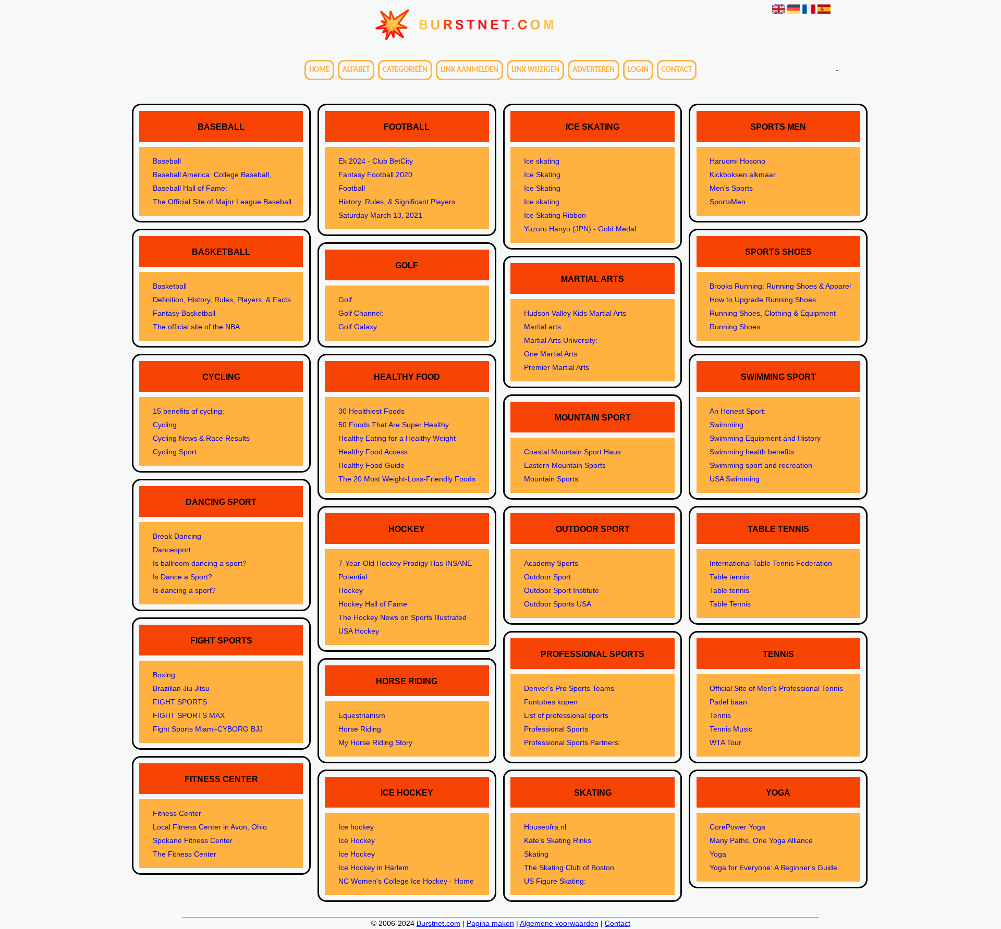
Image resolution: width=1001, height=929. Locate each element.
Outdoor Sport (547, 577)
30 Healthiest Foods (371, 411)
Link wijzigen (535, 70)
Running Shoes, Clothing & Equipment (773, 313)
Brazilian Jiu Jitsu (181, 688)
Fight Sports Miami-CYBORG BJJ (208, 729)
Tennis (720, 715)
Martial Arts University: (560, 340)
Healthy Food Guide (371, 465)
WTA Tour (725, 742)
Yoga (718, 854)
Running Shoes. (736, 327)
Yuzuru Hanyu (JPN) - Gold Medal (580, 229)
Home (319, 70)
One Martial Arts (550, 354)
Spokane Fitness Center (193, 840)
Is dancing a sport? (184, 590)
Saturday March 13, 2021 (380, 215)
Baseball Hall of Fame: (190, 188)
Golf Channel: (361, 313)
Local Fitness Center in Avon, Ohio (210, 827)
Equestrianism (361, 715)
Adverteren (593, 70)
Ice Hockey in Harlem (373, 867)
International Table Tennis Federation (771, 563)
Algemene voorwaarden (559, 923)
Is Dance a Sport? (182, 577)
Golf (345, 299)
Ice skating (541, 161)
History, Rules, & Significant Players (396, 201)
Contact (677, 70)
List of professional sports (566, 715)
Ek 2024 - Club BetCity (375, 161)
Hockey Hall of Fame (372, 604)
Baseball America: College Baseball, (212, 174)
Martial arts (542, 327)
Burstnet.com (438, 923)
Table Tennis (730, 604)
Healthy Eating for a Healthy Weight (397, 438)
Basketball (170, 286)
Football (351, 188)
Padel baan (728, 702)
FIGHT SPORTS (180, 702)
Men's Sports (731, 188)
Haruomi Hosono (737, 161)
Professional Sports (556, 729)
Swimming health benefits (752, 452)
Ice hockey (356, 827)
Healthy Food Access (373, 452)
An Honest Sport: (738, 411)
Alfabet (356, 70)
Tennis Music (731, 729)
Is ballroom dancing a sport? (200, 563)
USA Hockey (358, 631)
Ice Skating (542, 174)
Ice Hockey (356, 840)
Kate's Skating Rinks (557, 840)
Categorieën (405, 70)
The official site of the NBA (196, 327)
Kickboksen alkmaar (743, 174)
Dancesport (172, 550)
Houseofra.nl (545, 827)
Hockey (350, 590)
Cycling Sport (175, 452)
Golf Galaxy (357, 327)
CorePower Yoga (737, 827)
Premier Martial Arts (556, 367)
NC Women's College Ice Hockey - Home (406, 881)
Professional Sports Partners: (572, 742)
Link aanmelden (469, 70)
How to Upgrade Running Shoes (763, 299)
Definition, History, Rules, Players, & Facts (222, 299)
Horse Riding (359, 729)
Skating (536, 854)
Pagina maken (490, 923)
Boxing (164, 675)
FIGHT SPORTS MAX (189, 715)
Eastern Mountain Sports (565, 465)
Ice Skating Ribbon (555, 215)
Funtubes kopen (551, 702)
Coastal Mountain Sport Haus (572, 452)
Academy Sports (551, 563)
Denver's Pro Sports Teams (569, 688)
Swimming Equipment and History (765, 438)
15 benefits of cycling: (188, 411)
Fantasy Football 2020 (375, 174)
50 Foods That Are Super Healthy (393, 424)
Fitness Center (177, 813)
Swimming (726, 424)
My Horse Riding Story (375, 742)
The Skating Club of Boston (569, 867)
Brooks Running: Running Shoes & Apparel (780, 286)
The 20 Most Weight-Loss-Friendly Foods (406, 479)
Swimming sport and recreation (761, 465)
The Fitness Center (184, 854)
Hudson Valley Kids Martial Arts (575, 313)
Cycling (165, 424)
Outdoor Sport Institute (561, 590)
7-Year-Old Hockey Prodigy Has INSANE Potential (405, 570)
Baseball (167, 161)
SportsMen (728, 201)
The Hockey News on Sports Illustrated (402, 617)
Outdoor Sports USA (557, 604)
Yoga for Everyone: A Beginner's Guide (773, 867)
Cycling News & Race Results (201, 438)
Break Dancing (177, 536)
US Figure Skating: (555, 881)
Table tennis (729, 577)
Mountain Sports (551, 479)
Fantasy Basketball (184, 313)
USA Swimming (735, 479)
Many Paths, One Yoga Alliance (761, 840)
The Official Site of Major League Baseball (222, 201)
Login (638, 70)
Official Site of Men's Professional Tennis (776, 688)
